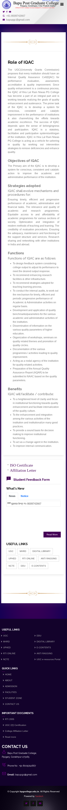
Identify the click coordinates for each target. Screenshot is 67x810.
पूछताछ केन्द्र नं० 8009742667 (26, 501)
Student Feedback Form (31, 480)
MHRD (23, 551)
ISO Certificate (21, 465)
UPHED (12, 558)
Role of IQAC (21, 62)
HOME (8, 674)
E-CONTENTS (39, 566)
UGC (11, 551)
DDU (23, 566)
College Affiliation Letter (16, 731)
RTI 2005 (9, 719)
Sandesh (39, 796)
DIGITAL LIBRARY (41, 551)
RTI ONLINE (28, 558)
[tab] (12, 496)
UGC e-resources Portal (48, 659)
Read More (52, 534)
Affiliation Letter (23, 470)
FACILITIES (11, 692)
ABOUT (8, 680)
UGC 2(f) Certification (15, 725)
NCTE (11, 566)
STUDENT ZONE (13, 698)
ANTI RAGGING (49, 558)
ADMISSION (11, 686)
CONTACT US (12, 704)
